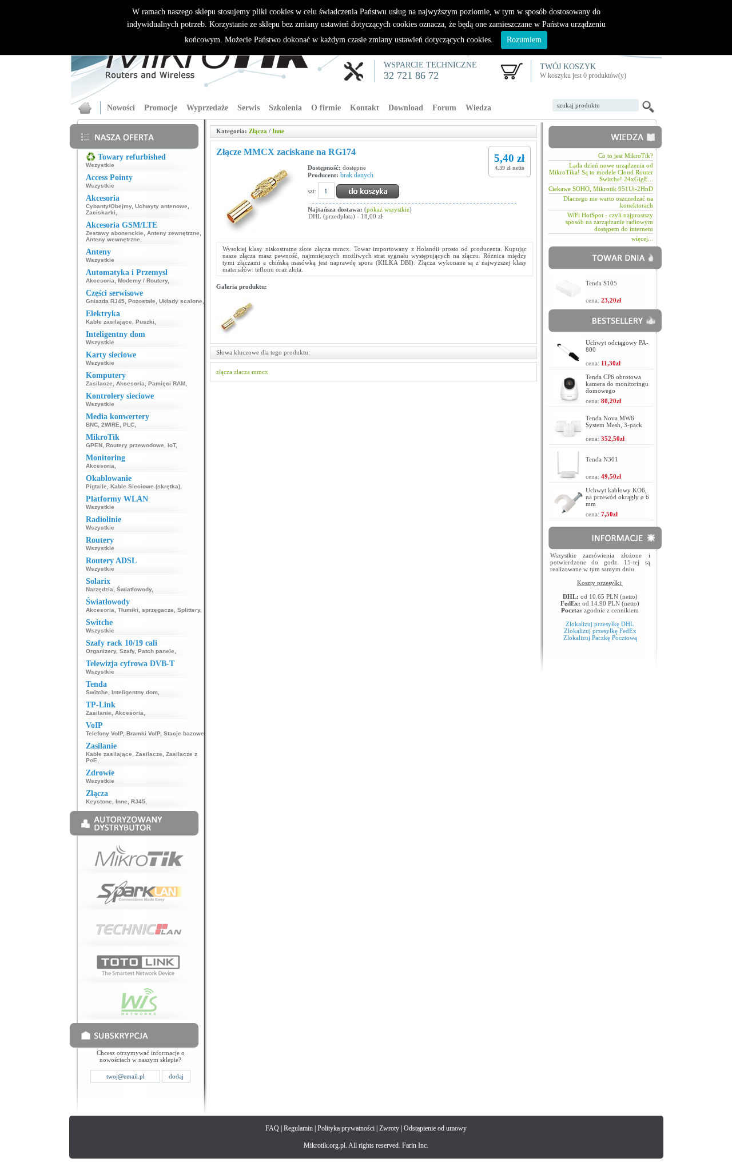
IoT (172, 445)
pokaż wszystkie (388, 209)
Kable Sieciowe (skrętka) (145, 486)
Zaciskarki (101, 212)
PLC (128, 424)
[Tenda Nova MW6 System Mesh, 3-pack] (568, 438)
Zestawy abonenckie (115, 233)
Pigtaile (96, 486)
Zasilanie (99, 713)
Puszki (145, 322)
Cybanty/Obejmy (109, 206)
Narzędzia (99, 589)
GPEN (94, 445)
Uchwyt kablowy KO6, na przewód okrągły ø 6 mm (617, 497)
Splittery (188, 610)
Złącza (258, 131)
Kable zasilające (109, 322)
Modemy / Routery (143, 280)
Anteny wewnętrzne (113, 239)
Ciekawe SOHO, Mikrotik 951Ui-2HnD (600, 188)
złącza (224, 371)
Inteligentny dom (135, 692)
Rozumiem (524, 39)
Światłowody (134, 589)
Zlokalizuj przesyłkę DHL (600, 623)
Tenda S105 (601, 283)
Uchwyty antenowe (161, 206)
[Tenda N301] (568, 476)
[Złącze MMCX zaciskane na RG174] (237, 334)
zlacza (242, 371)
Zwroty (389, 1128)
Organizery (101, 651)
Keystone (99, 801)
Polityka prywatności (346, 1128)
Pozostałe (142, 301)
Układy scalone (180, 301)
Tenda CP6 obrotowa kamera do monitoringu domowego (617, 383)
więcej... (642, 238)
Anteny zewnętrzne (173, 233)
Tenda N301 (602, 459)
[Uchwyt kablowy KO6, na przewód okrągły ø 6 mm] (568, 514)
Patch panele (156, 651)
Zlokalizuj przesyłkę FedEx (600, 630)
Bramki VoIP (143, 733)
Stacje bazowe (184, 733)
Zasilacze (99, 383)
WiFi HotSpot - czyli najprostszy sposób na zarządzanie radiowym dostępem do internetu (609, 222)
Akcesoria (100, 280)
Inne (122, 801)
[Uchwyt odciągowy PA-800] (568, 363)
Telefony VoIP (104, 733)
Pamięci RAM (166, 383)
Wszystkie (100, 165)
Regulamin (298, 1128)
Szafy (127, 651)
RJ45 (138, 801)
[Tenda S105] (568, 300)
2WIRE (110, 424)
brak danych (356, 175)
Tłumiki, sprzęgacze (146, 610)
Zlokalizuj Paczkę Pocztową (600, 637)
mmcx (260, 371)
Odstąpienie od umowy (435, 1128)
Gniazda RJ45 (105, 301)
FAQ (272, 1128)
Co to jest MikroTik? (625, 155)
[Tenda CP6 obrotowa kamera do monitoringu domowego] (568, 400)
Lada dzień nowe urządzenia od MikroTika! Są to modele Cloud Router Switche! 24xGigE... (601, 172)
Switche (97, 692)
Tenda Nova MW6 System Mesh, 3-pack (614, 421)
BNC (92, 424)
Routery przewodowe (135, 445)
